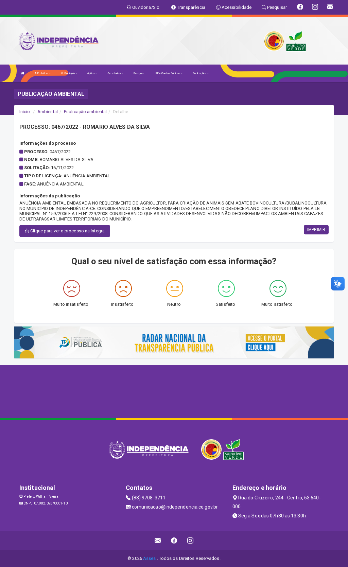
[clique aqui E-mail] (158, 541)
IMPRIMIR (316, 229)
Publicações (200, 73)
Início (24, 111)
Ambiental (47, 111)
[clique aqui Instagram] (190, 541)
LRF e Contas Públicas (167, 73)
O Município (68, 73)
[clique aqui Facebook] (174, 541)
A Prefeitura (42, 73)
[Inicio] (23, 73)
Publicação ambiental (85, 111)
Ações (91, 73)
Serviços (138, 73)
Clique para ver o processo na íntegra (67, 230)
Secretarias (114, 73)
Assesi (150, 558)
